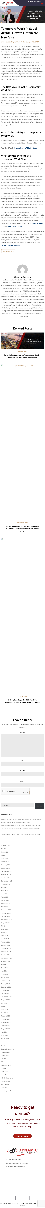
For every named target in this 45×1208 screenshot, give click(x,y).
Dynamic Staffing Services (11, 42)
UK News (4, 1087)
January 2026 (5, 868)
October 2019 (5, 1025)
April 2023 (4, 974)
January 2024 (5, 945)
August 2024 (5, 923)
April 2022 (4, 1009)
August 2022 (5, 1000)
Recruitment (5, 1084)
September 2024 (6, 919)
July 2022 (4, 1003)
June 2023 (4, 968)
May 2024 (4, 932)
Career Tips (5, 1055)
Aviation (3, 1046)
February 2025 (5, 903)
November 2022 (6, 990)
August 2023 (5, 961)
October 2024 (5, 916)
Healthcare (4, 1071)
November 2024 (6, 913)
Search (39, 806)
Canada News (5, 1052)
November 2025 (6, 874)
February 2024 (5, 942)
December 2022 (6, 987)
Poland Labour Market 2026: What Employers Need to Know (20, 834)
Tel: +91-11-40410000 (13, 1160)
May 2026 (4, 855)
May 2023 (4, 971)
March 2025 (5, 900)
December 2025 (6, 871)
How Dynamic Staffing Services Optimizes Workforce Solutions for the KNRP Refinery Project (22, 528)
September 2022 (6, 997)
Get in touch (22, 1136)
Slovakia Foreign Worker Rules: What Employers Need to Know (21, 819)
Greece (3, 1068)
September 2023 (6, 958)
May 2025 (4, 894)
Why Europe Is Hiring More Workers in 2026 (15, 822)
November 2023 (6, 952)
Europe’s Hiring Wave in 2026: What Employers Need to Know (21, 825)
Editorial (3, 1062)
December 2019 (6, 1019)
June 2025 (4, 890)
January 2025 (5, 907)
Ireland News (5, 1075)
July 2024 (4, 926)
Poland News (5, 1081)
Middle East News (8, 251)
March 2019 (5, 1038)
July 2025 (4, 887)
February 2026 (5, 865)
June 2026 (4, 852)
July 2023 (4, 964)
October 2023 (5, 955)
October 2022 (5, 993)
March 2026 (5, 862)
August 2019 (5, 1029)
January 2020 (5, 1016)
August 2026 (5, 845)
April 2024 (4, 935)
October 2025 (5, 878)
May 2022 (4, 1006)
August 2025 (5, 884)
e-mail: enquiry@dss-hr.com (15, 1166)
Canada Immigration (7, 1049)
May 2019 (4, 1032)
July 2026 (4, 849)
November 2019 (6, 1022)
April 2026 (4, 858)
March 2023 (5, 977)
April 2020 (4, 1013)
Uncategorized (6, 1091)
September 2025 (6, 881)
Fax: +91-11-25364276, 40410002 (17, 1163)
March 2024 (5, 939)
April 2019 (4, 1035)
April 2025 (4, 897)
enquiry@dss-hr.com (34, 1)
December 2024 (6, 910)
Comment (22, 732)
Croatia (3, 1059)
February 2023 (5, 980)
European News (6, 1065)
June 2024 (4, 929)
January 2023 (5, 984)
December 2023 (6, 948)
